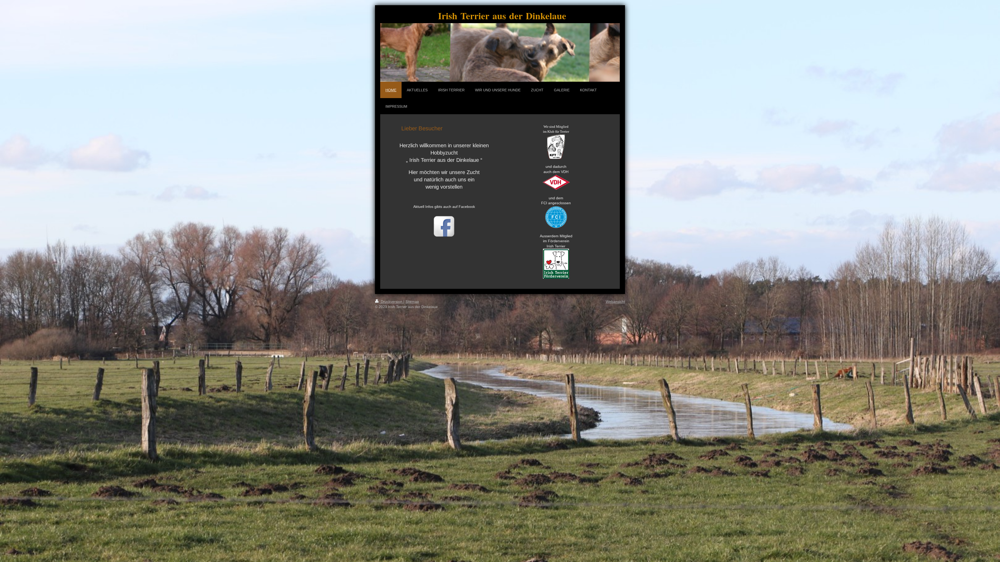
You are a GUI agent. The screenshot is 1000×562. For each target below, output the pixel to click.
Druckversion (391, 301)
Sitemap (412, 301)
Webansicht (615, 301)
